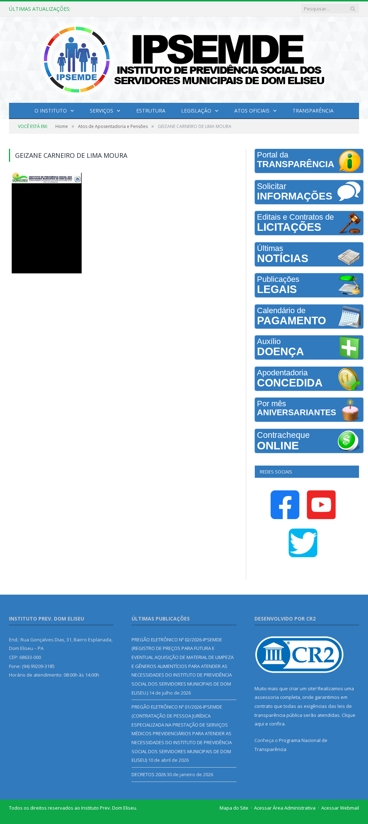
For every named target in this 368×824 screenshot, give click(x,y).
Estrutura (150, 110)
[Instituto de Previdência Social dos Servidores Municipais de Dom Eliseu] (184, 58)
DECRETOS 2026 (149, 774)
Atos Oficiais (252, 110)
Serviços (101, 110)
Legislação (196, 110)
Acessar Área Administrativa (285, 808)
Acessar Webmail (340, 808)
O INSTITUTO (50, 110)
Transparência (313, 110)
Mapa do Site (234, 808)
